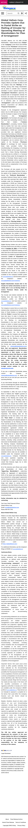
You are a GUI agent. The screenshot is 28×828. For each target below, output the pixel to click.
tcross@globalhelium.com (12, 507)
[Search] (18, 13)
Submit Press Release (8, 822)
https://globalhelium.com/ (10, 544)
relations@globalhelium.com (18, 346)
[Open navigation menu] (2, 13)
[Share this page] (26, 13)
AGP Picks (4, 2)
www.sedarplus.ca (8, 276)
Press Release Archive (16, 819)
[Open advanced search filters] (22, 13)
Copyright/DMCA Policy (9, 825)
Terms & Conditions (20, 822)
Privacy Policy (21, 825)
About (7, 819)
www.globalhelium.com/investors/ (10, 280)
